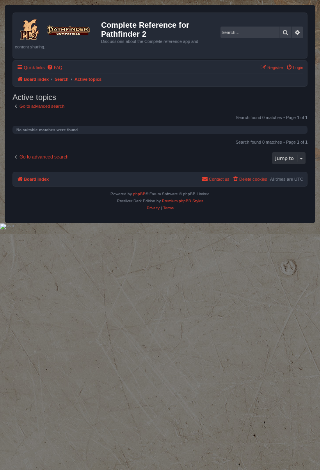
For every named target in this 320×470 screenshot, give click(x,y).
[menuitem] (54, 67)
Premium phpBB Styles (182, 201)
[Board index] (58, 28)
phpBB (139, 194)
